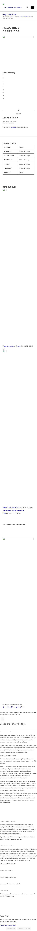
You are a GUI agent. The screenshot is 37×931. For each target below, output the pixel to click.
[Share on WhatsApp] (5, 81)
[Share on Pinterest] (5, 84)
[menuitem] (27, 7)
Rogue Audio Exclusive (10, 507)
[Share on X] (5, 78)
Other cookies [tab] (4, 891)
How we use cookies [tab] (6, 732)
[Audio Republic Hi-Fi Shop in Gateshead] (15, 7)
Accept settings (11, 928)
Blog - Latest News (10, 14)
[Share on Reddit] (5, 96)
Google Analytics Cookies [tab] (7, 821)
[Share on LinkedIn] (5, 87)
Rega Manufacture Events (11, 346)
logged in (13, 127)
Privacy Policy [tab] (4, 916)
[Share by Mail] (5, 99)
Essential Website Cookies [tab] (8, 755)
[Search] (27, 7)
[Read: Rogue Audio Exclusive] (4, 352)
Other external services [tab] (7, 846)
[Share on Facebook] (5, 75)
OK (2, 719)
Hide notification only (24, 928)
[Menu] (31, 7)
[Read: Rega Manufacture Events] (4, 190)
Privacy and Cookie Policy (8, 925)
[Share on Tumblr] (5, 90)
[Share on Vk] (5, 93)
